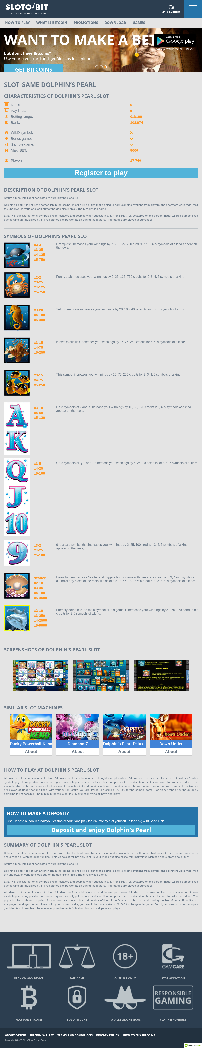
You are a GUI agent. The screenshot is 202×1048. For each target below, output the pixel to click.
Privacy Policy (107, 1035)
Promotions (86, 22)
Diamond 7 (78, 744)
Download (115, 22)
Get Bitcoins (33, 69)
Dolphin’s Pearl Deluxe (124, 744)
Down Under (170, 744)
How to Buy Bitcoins (139, 1035)
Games (139, 22)
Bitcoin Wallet (42, 1035)
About (31, 751)
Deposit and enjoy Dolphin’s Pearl (101, 830)
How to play (17, 22)
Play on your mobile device (175, 49)
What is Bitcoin (51, 22)
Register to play (101, 173)
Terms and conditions (75, 1035)
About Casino (15, 1035)
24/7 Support (171, 12)
